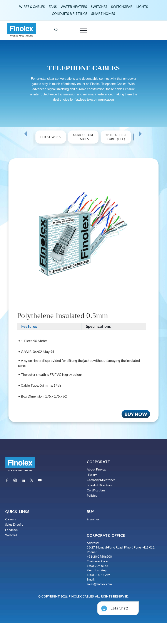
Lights (142, 6)
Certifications (96, 490)
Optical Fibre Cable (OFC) (116, 137)
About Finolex (96, 469)
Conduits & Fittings (69, 13)
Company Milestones (101, 480)
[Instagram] (15, 480)
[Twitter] (31, 480)
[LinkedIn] (23, 480)
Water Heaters (74, 6)
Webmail (11, 535)
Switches (99, 6)
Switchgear (121, 6)
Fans (53, 6)
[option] (51, 142)
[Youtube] (40, 480)
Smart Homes (103, 13)
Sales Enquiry (14, 524)
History (92, 474)
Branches (93, 519)
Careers (10, 519)
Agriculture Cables (83, 137)
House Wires (50, 137)
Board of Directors (99, 485)
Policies (92, 495)
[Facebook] (6, 480)
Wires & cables (32, 6)
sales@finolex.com (99, 584)
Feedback (11, 530)
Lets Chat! (119, 608)
